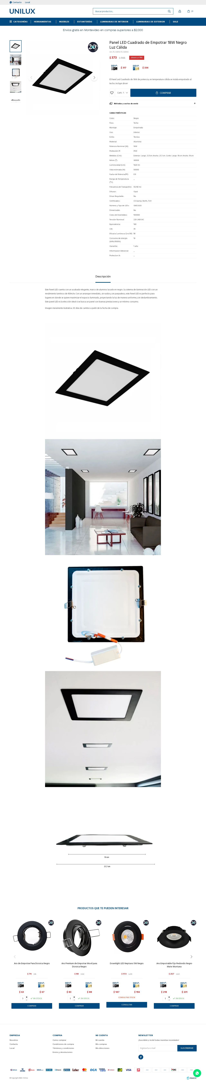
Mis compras (101, 1044)
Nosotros (14, 1040)
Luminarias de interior (114, 22)
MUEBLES (64, 22)
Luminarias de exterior (150, 22)
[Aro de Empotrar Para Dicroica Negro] (32, 937)
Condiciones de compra (63, 1044)
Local (27, 2)
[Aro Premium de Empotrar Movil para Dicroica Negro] (79, 937)
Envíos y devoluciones (62, 1052)
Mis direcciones (102, 1048)
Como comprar (59, 1040)
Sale (175, 22)
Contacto (17, 2)
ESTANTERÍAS (84, 22)
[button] (94, 77)
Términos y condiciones (63, 1048)
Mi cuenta (100, 1040)
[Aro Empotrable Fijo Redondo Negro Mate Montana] (174, 937)
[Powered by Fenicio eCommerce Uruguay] (191, 1078)
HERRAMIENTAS (42, 22)
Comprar (165, 93)
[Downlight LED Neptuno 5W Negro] (127, 937)
